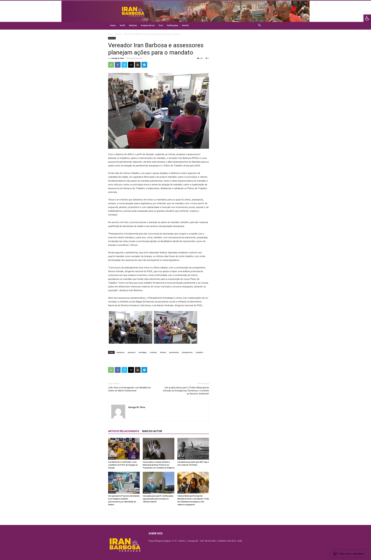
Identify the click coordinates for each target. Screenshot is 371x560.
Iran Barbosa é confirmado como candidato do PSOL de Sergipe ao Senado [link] (123, 465)
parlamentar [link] (174, 352)
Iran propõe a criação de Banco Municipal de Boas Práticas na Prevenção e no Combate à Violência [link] (158, 465)
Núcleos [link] (163, 352)
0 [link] (208, 58)
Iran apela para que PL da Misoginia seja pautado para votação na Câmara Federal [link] (158, 499)
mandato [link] (153, 352)
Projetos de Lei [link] (148, 25)
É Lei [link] (161, 25)
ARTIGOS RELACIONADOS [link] (123, 431)
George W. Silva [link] (117, 58)
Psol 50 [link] (185, 25)
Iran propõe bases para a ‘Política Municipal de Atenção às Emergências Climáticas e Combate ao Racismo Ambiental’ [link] (186, 390)
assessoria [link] (131, 352)
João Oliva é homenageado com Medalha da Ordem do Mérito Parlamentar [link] (129, 389)
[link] (367, 18)
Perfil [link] (122, 25)
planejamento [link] (187, 352)
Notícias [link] (133, 25)
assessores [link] (120, 352)
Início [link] (110, 34)
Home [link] (113, 25)
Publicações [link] (172, 25)
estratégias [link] (143, 352)
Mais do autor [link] (152, 431)
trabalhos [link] (199, 352)
